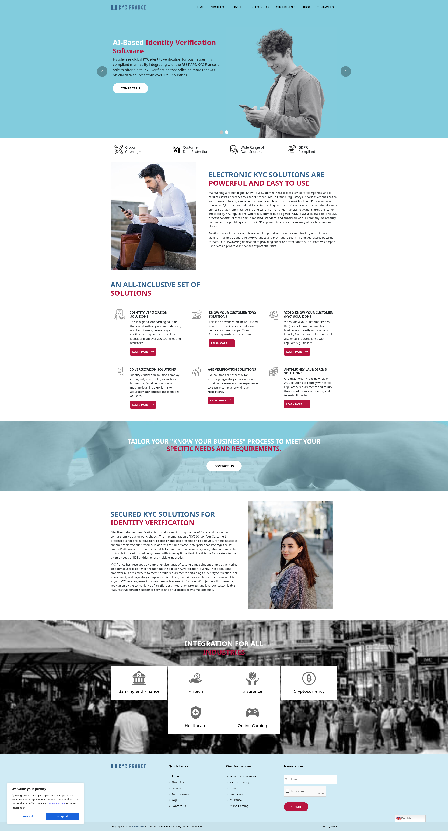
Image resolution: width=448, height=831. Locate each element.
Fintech (233, 788)
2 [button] (226, 132)
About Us (217, 7)
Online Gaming (238, 806)
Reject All (28, 816)
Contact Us (130, 78)
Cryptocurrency (239, 782)
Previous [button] (102, 71)
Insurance (235, 800)
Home (200, 7)
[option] (224, 82)
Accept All (62, 816)
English (406, 818)
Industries (259, 7)
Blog (306, 7)
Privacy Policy (57, 803)
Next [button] (346, 71)
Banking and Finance (242, 776)
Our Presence (286, 7)
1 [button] (221, 132)
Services (237, 7)
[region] (45, 803)
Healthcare (236, 794)
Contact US (325, 7)
